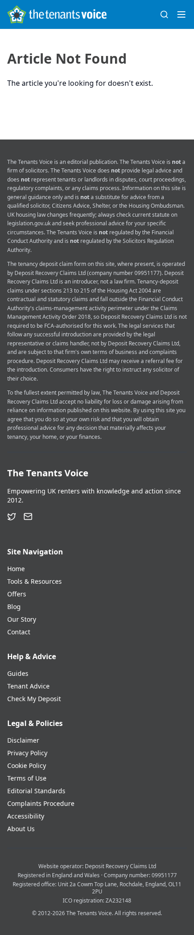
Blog (14, 606)
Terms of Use (26, 778)
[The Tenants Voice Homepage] (56, 14)
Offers (16, 594)
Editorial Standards (36, 790)
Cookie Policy (26, 765)
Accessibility (25, 816)
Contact (18, 632)
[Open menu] (181, 14)
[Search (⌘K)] (164, 14)
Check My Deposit (34, 698)
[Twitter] (11, 516)
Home (16, 568)
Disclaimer (23, 740)
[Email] (27, 516)
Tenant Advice (28, 686)
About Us (21, 828)
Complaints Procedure (40, 803)
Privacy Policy (27, 753)
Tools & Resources (34, 581)
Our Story (21, 619)
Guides (17, 673)
